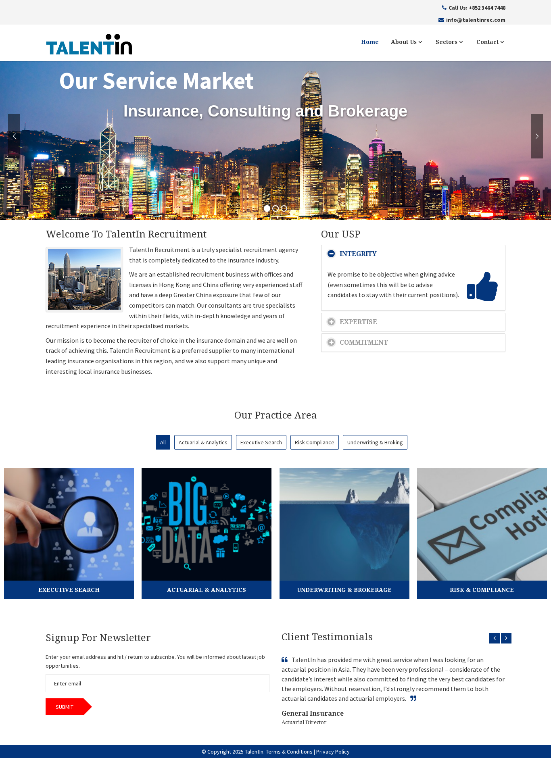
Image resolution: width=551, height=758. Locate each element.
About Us (404, 42)
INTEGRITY (358, 254)
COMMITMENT (364, 342)
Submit (64, 706)
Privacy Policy (333, 751)
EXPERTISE (358, 322)
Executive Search (69, 590)
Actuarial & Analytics (206, 590)
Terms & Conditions (289, 751)
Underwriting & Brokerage (344, 590)
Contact (488, 42)
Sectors (447, 42)
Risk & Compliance (482, 590)
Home (370, 42)
